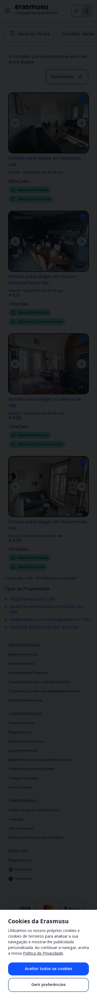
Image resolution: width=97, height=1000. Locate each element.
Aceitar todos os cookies (48, 968)
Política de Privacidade (43, 953)
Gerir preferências (48, 984)
